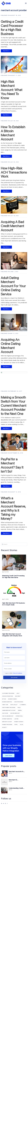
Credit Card (5, 704)
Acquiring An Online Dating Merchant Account (10, 346)
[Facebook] (1, 804)
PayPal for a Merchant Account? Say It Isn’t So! (12, 465)
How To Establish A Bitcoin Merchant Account (13, 133)
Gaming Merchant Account (9, 710)
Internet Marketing (7, 718)
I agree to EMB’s (13, 673)
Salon (21, 724)
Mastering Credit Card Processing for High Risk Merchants (13, 576)
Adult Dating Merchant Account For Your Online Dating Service (13, 286)
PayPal (16, 724)
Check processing (18, 701)
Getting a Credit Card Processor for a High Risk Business (12, 27)
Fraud (19, 707)
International (19, 716)
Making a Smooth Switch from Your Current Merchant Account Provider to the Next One (13, 405)
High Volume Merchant (7, 716)
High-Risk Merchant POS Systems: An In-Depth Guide (13, 604)
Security (4, 727)
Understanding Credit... (16, 788)
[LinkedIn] (5, 804)
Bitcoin (4, 699)
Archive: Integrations (7, 696)
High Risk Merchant (15, 713)
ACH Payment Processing (8, 693)
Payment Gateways (18, 721)
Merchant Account (7, 721)
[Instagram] (7, 804)
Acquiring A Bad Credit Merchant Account (12, 226)
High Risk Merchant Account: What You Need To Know (11, 90)
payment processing (7, 724)
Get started (14, 677)
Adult (18, 693)
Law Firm (16, 718)
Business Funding (12, 699)
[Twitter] (3, 804)
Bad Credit (17, 696)
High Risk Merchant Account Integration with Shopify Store (12, 635)
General (20, 710)
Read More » (5, 51)
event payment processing (8, 707)
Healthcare (5, 713)
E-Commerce (23, 704)
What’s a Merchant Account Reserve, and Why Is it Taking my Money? (13, 508)
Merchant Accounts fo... (17, 771)
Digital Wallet (14, 704)
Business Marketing (7, 701)
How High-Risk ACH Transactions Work (14, 172)
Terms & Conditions (17, 673)
